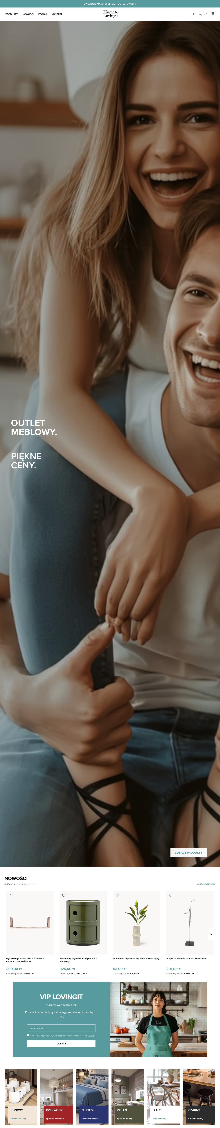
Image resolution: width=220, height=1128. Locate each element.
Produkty (11, 14)
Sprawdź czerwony (55, 1118)
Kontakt (57, 14)
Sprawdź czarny (195, 1118)
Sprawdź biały (159, 1118)
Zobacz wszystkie (206, 884)
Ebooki (42, 14)
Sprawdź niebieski (90, 1118)
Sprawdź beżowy (18, 1118)
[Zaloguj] (200, 14)
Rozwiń (91, 1035)
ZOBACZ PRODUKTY (188, 853)
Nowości (28, 14)
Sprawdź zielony (124, 1118)
